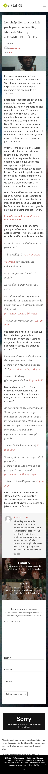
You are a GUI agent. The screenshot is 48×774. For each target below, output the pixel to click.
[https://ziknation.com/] (18, 554)
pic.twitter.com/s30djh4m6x (20, 313)
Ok (24, 769)
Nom (7, 657)
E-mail (8, 669)
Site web (8, 681)
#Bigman (9, 261)
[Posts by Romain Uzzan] (6, 48)
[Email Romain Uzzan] (15, 554)
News (11, 52)
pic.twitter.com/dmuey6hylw (20, 474)
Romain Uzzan (15, 48)
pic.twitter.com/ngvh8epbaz (25, 368)
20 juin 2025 (32, 254)
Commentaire (12, 621)
